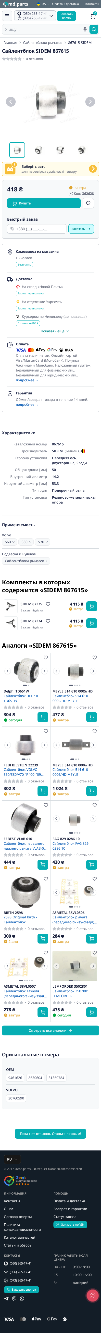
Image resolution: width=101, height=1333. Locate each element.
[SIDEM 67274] (11, 623)
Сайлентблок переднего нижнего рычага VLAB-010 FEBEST (26, 845)
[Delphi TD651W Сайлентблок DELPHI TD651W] (26, 671)
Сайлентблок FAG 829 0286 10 (70, 845)
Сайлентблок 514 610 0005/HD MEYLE (70, 698)
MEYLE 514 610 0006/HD (72, 765)
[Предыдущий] (11, 101)
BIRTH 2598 (13, 913)
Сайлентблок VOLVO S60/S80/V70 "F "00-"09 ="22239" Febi (22, 771)
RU (9, 1159)
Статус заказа (64, 1216)
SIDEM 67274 (31, 621)
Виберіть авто (33, 166)
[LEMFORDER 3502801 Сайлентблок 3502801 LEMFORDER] (74, 966)
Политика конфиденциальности (22, 1227)
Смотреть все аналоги (47, 1030)
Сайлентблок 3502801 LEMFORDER (70, 993)
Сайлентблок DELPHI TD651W (21, 698)
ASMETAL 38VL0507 (20, 986)
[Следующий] (90, 101)
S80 (24, 542)
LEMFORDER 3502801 (70, 986)
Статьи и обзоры (18, 1245)
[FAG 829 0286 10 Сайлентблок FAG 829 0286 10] (74, 819)
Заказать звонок (24, 1289)
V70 (41, 542)
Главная (10, 42)
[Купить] (91, 606)
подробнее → (27, 380)
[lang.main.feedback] (93, 1295)
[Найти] (93, 29)
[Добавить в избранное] (88, 203)
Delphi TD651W (16, 691)
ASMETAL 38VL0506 (68, 913)
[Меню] (7, 16)
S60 (8, 542)
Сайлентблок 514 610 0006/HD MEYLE (70, 771)
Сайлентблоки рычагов (42, 42)
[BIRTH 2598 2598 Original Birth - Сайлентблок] (26, 892)
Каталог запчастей (19, 1237)
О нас (8, 1208)
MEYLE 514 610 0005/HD (72, 691)
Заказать (78, 229)
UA (44, 4)
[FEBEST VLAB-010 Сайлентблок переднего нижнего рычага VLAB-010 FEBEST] (26, 819)
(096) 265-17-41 (21, 1272)
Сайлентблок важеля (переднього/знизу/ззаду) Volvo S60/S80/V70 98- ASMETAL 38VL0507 (25, 993)
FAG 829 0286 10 (66, 839)
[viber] (14, 1298)
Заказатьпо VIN (66, 16)
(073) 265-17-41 (21, 1280)
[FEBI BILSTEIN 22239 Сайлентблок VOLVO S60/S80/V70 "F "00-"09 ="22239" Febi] (26, 745)
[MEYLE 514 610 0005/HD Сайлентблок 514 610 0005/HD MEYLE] (74, 671)
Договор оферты (18, 1216)
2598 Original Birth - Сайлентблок (20, 919)
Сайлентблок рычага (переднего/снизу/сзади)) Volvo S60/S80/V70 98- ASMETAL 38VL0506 (73, 919)
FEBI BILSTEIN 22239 (21, 765)
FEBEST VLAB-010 (18, 839)
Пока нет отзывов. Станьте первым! (50, 1133)
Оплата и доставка (65, 4)
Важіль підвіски (32, 610)
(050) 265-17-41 (21, 1263)
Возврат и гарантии (70, 1208)
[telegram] (6, 1298)
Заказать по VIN (72, 1224)
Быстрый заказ (22, 219)
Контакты (92, 4)
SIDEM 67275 (31, 604)
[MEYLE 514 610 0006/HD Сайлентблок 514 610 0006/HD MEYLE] (74, 745)
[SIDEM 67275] (11, 606)
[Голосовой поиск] (85, 29)
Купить (25, 203)
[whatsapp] (22, 1298)
